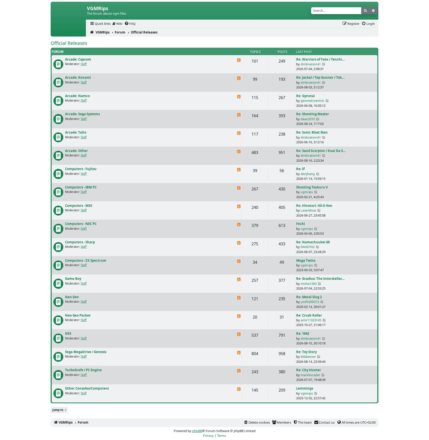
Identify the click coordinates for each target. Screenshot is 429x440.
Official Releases (69, 43)
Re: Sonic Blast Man (312, 132)
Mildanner (308, 356)
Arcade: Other (76, 150)
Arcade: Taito (75, 132)
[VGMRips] (68, 32)
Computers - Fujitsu (81, 169)
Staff (84, 64)
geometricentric (312, 100)
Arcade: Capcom (78, 59)
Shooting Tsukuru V (312, 187)
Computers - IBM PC (81, 187)
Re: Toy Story (306, 352)
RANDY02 (308, 247)
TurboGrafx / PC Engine (83, 370)
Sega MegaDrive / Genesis (85, 352)
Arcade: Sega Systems (82, 114)
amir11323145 (311, 320)
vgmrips (307, 192)
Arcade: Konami (78, 77)
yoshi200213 (310, 301)
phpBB (197, 431)
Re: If (300, 169)
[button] (59, 410)
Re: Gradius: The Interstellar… (320, 278)
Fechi (300, 223)
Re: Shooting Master (312, 114)
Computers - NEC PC (81, 223)
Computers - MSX (78, 205)
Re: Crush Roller (309, 315)
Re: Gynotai (305, 96)
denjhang (308, 174)
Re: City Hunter (308, 370)
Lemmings (304, 388)
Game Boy (73, 278)
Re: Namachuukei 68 (313, 242)
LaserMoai (308, 210)
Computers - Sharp (80, 242)
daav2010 (308, 119)
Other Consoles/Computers (87, 388)
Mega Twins (305, 260)
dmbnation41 (311, 64)
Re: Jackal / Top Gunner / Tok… (320, 77)
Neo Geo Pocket (78, 315)
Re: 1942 (302, 333)
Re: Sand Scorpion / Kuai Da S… (321, 150)
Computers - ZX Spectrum (85, 260)
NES (68, 333)
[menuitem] (100, 23)
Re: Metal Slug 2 (309, 297)
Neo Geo (72, 297)
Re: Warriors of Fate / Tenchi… (320, 59)
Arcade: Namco (77, 96)
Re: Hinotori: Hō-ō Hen (314, 205)
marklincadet (310, 375)
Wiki (118, 23)
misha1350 (309, 283)
